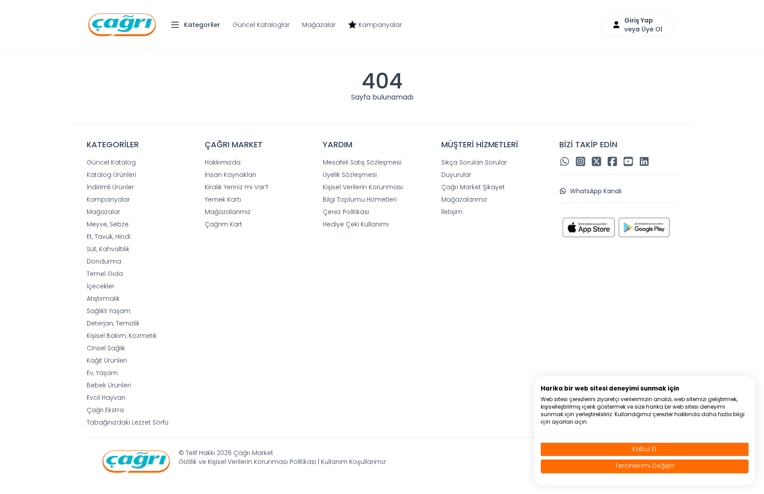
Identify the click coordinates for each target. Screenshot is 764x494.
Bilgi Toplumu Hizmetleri (360, 199)
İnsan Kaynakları (230, 174)
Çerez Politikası (346, 211)
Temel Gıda (105, 273)
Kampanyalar (380, 24)
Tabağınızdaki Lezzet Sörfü (127, 422)
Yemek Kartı (223, 199)
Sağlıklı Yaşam (108, 310)
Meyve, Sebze (108, 224)
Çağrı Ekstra (105, 410)
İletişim (451, 211)
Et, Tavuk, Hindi (108, 236)
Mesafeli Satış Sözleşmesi (362, 162)
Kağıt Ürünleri (107, 360)
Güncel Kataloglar (261, 24)
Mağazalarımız (228, 211)
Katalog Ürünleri (111, 174)
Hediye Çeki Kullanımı (356, 224)
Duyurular (456, 174)
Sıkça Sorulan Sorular (474, 162)
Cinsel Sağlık (106, 348)
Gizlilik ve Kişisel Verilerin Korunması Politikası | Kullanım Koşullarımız (282, 461)
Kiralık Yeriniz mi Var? (236, 187)
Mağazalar (319, 24)
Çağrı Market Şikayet (473, 187)
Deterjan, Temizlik (113, 323)
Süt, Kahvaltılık (108, 249)
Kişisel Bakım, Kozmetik (122, 335)
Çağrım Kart (223, 224)
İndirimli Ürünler (110, 187)
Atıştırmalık (103, 298)
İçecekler (101, 286)
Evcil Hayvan (106, 397)
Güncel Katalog (111, 162)
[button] (197, 24)
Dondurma (104, 261)
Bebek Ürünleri (109, 385)
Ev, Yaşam (102, 372)
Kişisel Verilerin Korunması (363, 187)
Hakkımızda (223, 162)
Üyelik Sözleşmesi (350, 174)
